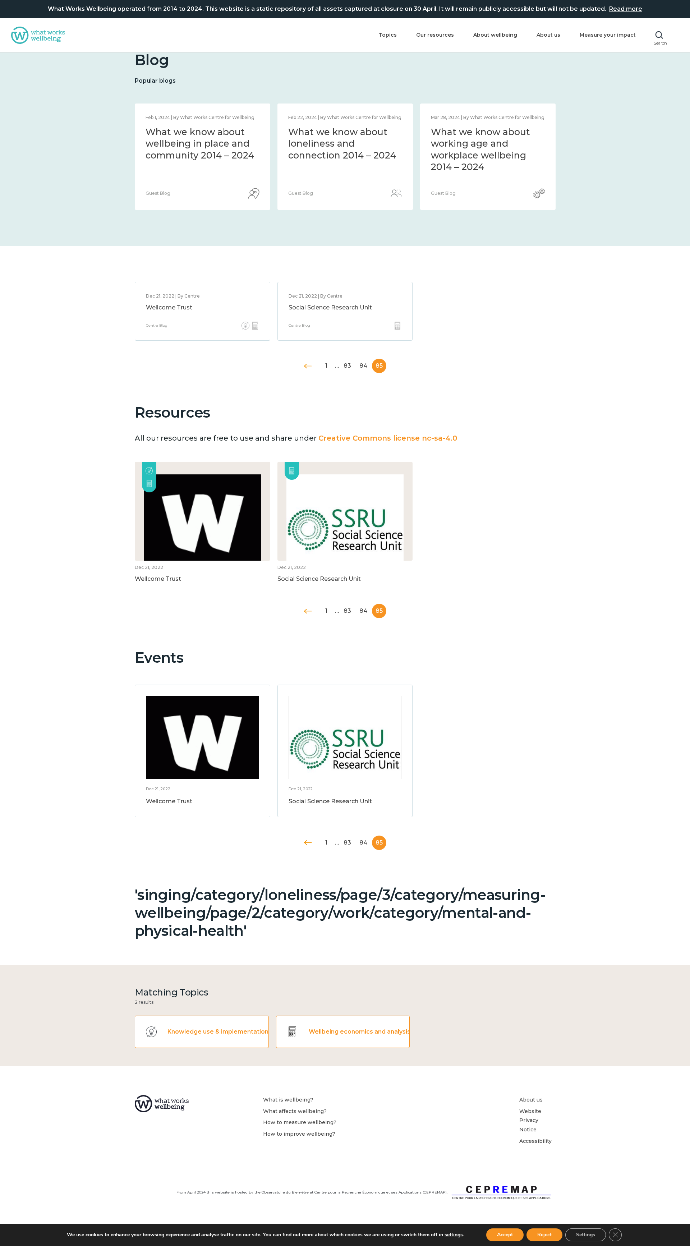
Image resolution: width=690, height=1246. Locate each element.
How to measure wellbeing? (299, 1122)
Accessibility (535, 1141)
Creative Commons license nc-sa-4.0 (387, 438)
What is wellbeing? (288, 1099)
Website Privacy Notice (530, 1120)
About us (548, 35)
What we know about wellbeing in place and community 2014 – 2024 (200, 144)
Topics (388, 35)
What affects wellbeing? (295, 1111)
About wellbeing (495, 35)
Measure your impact (608, 35)
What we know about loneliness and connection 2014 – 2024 (342, 144)
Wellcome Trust (169, 307)
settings (454, 1235)
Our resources (435, 35)
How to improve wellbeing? (299, 1134)
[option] (202, 156)
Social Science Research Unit (330, 307)
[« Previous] (308, 366)
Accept (505, 1234)
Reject (544, 1234)
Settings (585, 1234)
